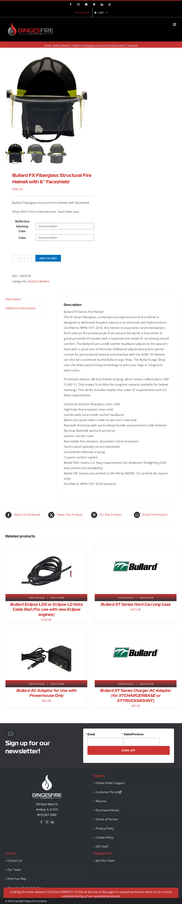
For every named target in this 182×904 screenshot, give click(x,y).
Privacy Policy (105, 828)
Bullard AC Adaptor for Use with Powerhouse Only (46, 693)
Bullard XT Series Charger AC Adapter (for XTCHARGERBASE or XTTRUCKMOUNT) (135, 695)
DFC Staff (102, 846)
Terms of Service (107, 819)
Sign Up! (128, 750)
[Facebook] (41, 822)
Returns (101, 801)
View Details (37, 597)
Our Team (14, 870)
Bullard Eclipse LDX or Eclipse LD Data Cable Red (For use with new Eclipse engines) (46, 609)
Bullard (33, 281)
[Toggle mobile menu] (175, 24)
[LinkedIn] (52, 822)
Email (91, 734)
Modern (44, 281)
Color (22, 238)
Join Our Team (105, 861)
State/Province (134, 734)
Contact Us (14, 861)
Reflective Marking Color (22, 226)
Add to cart (48, 258)
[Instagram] (47, 822)
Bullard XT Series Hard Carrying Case (136, 604)
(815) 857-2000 (47, 815)
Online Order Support (110, 783)
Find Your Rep (16, 879)
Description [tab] (13, 299)
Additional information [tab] (20, 308)
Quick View (57, 597)
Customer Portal (107, 792)
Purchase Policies (107, 810)
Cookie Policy (104, 837)
